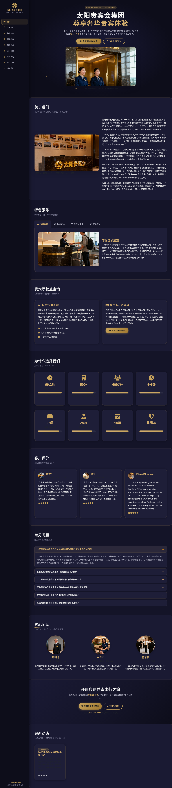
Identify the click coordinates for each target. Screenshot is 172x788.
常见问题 (10, 57)
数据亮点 (10, 45)
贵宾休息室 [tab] (78, 224)
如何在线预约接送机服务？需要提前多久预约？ (57, 571)
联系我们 (10, 68)
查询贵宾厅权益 (115, 41)
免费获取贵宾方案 (90, 41)
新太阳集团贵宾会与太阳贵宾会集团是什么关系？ (58, 603)
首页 (9, 22)
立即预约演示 (114, 706)
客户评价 (10, 51)
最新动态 (10, 62)
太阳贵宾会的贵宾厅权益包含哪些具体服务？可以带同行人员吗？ (65, 549)
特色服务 (10, 33)
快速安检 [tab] (61, 224)
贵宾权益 (10, 39)
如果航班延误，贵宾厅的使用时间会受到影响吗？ (58, 595)
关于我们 (10, 27)
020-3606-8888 (16, 782)
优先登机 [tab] (97, 224)
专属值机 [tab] (44, 224)
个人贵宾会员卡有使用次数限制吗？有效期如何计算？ (60, 579)
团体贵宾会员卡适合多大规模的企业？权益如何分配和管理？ (63, 587)
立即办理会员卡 (118, 330)
